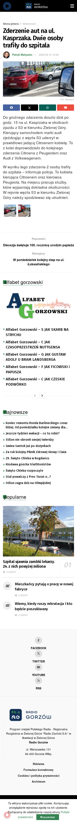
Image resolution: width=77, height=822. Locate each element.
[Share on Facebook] (11, 107)
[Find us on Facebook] (38, 640)
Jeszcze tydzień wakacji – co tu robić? (33, 433)
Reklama (38, 764)
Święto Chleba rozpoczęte (24, 470)
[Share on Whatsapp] (47, 107)
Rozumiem (47, 817)
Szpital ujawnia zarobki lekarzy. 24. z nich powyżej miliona (28, 564)
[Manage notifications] (7, 815)
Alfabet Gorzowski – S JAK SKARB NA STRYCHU (37, 332)
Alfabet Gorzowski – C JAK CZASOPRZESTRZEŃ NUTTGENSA (33, 345)
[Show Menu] (72, 6)
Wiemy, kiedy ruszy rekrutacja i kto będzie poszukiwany (43, 606)
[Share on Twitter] (29, 107)
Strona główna (11, 23)
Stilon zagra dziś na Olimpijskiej (28, 483)
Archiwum (38, 781)
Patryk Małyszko (22, 54)
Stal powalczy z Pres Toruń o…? (28, 477)
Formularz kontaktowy (38, 770)
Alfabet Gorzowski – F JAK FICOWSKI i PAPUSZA (38, 369)
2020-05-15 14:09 (49, 54)
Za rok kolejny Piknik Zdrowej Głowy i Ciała (36, 452)
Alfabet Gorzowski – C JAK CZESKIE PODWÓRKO (35, 382)
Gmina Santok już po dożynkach (28, 446)
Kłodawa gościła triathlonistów (28, 464)
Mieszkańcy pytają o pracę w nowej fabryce (44, 587)
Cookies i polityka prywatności (38, 776)
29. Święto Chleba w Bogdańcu (27, 458)
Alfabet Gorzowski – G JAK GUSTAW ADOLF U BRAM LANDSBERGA (36, 357)
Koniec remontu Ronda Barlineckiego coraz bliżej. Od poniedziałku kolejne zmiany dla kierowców (37, 425)
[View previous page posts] (35, 395)
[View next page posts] (42, 395)
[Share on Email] (65, 107)
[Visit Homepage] (41, 6)
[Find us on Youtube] (38, 667)
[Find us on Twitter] (38, 653)
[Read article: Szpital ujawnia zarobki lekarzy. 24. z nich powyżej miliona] (38, 531)
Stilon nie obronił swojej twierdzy (30, 439)
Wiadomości (29, 23)
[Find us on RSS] (38, 680)
